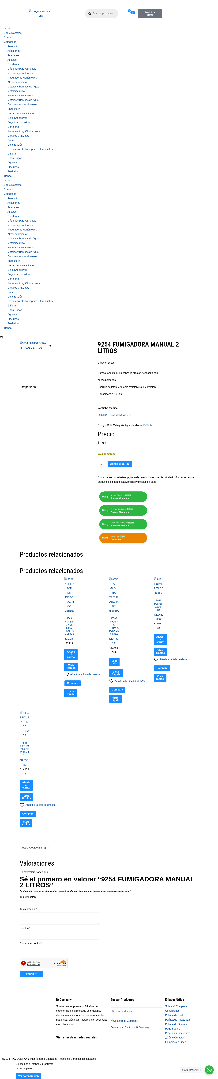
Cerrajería (13, 126)
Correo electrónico (31, 943)
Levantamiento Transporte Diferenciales (30, 149)
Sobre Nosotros (13, 33)
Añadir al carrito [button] (71, 654)
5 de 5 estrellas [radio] (39, 902)
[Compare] (125, 13)
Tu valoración (28, 909)
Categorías (10, 42)
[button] (50, 346)
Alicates (12, 59)
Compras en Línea (175, 1042)
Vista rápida (71, 692)
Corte (11, 140)
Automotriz (14, 46)
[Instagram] (178, 8)
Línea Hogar (15, 158)
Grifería (12, 153)
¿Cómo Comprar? (175, 1037)
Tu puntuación (28, 897)
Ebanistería (14, 109)
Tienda (8, 176)
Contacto (9, 37)
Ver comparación (28, 1076)
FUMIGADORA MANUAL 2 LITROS (118, 415)
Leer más (114, 662)
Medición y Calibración (21, 73)
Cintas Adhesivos (17, 118)
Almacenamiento (17, 82)
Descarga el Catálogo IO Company (130, 1027)
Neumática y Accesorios (21, 95)
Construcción (15, 144)
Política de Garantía (176, 1024)
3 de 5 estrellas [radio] (30, 902)
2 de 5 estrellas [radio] (26, 902)
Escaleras (13, 64)
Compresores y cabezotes (22, 104)
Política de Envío (174, 1015)
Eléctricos (13, 167)
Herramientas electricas (21, 113)
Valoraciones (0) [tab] (33, 847)
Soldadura (13, 171)
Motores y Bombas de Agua (23, 86)
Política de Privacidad (177, 1019)
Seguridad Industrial (19, 122)
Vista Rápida (71, 666)
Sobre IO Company (176, 1006)
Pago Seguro (172, 1028)
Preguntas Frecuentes (177, 1033)
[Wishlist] (122, 13)
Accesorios (14, 50)
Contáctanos (172, 1010)
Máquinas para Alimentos (22, 68)
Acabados (13, 55)
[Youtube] (77, 1049)
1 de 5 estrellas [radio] (21, 902)
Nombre (25, 928)
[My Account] (119, 13)
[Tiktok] (169, 18)
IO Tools (147, 425)
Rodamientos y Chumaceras (24, 131)
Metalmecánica (16, 91)
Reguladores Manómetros (22, 77)
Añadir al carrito (119, 463)
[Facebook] (169, 8)
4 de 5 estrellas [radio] (35, 902)
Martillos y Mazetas (18, 135)
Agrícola (12, 162)
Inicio (7, 28)
